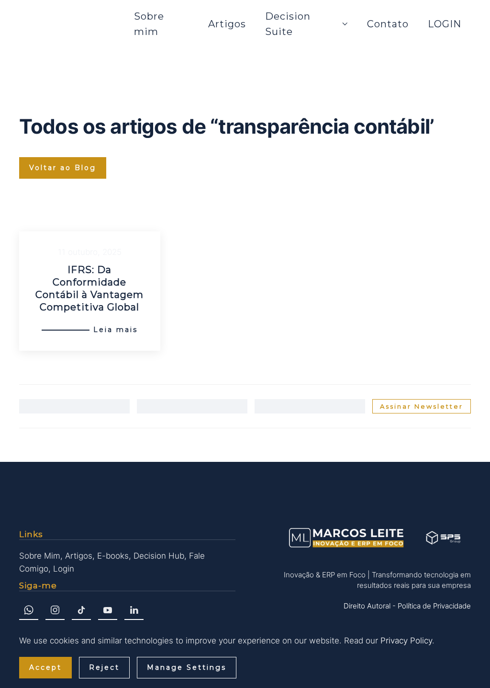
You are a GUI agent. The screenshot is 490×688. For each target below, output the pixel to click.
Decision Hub (159, 556)
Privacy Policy (406, 640)
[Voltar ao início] (71, 24)
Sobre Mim (39, 556)
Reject (104, 667)
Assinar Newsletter (421, 406)
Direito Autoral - (370, 605)
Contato (388, 24)
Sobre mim (149, 24)
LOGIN (444, 24)
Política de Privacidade (434, 605)
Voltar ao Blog (62, 167)
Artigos (227, 24)
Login (63, 568)
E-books (113, 556)
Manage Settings (186, 667)
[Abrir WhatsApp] (466, 663)
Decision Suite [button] (288, 24)
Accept (45, 667)
